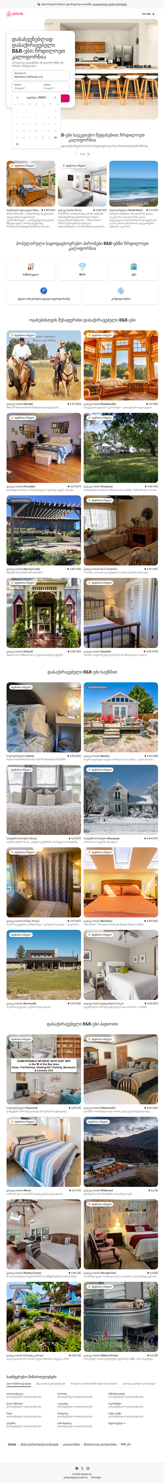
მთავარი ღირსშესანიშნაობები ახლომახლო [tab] (94, 1383)
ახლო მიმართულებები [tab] (19, 1383)
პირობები (96, 1477)
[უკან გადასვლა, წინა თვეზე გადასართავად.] (18, 98)
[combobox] (41, 77)
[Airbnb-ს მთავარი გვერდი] (15, 14)
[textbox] (26, 88)
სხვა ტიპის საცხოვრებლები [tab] (50, 1383)
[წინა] (76, 154)
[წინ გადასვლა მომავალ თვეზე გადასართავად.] (55, 98)
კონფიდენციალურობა (75, 1477)
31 (17, 144)
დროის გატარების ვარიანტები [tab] (139, 1383)
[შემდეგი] (88, 154)
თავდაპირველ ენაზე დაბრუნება (110, 4)
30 (55, 137)
